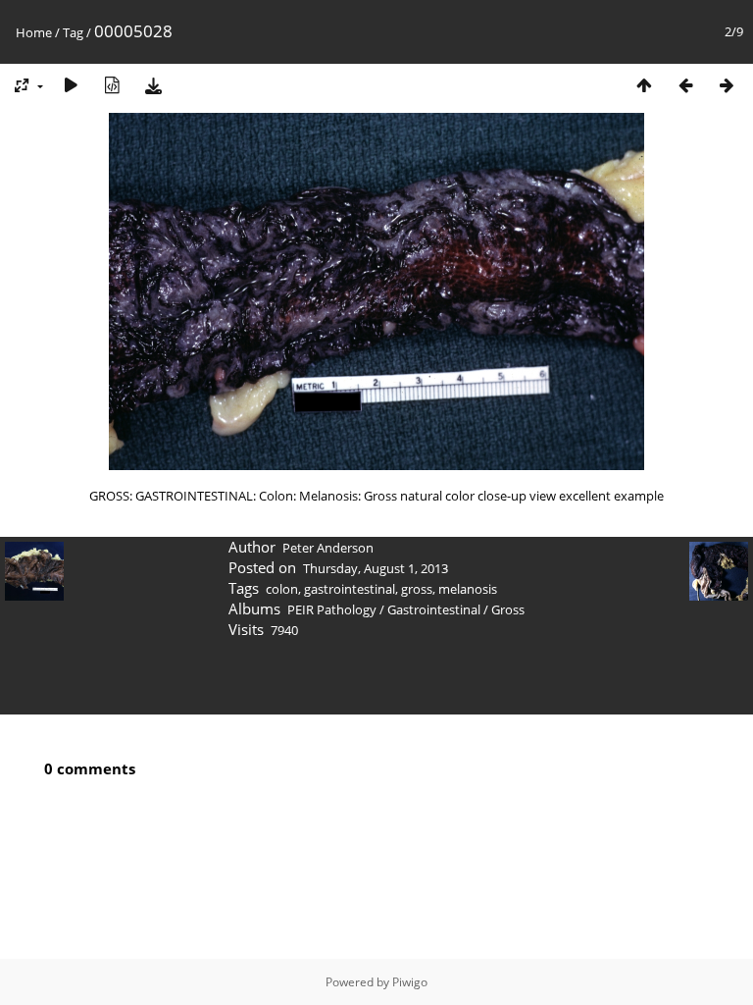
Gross (508, 609)
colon (282, 589)
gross (416, 589)
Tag (73, 32)
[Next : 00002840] (726, 85)
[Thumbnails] (644, 85)
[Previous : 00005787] (685, 85)
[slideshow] (70, 85)
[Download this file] (153, 85)
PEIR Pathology (331, 609)
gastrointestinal (349, 589)
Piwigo (409, 982)
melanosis (467, 589)
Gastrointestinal (433, 609)
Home (34, 32)
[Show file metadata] (111, 85)
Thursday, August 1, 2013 (375, 568)
